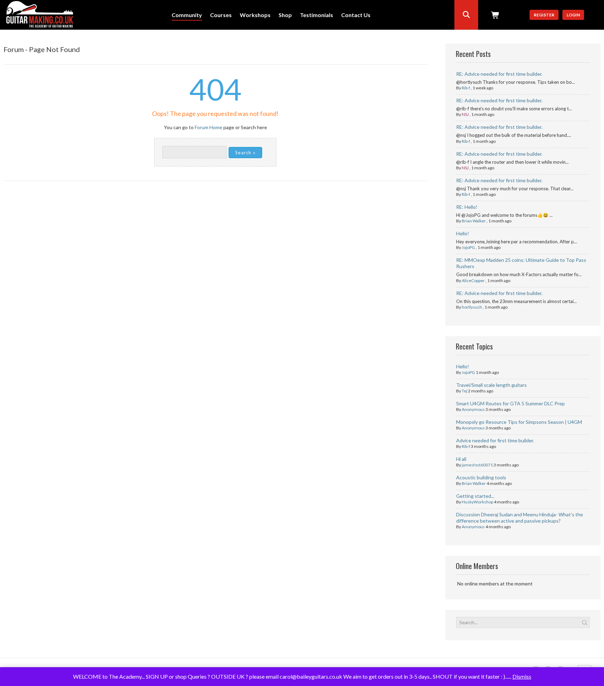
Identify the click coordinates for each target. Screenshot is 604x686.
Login (573, 14)
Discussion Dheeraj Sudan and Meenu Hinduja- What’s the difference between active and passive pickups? (519, 517)
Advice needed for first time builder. (495, 440)
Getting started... (475, 496)
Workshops (255, 15)
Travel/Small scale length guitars (491, 385)
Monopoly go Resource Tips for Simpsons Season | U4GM (519, 422)
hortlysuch (472, 307)
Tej (464, 390)
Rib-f (466, 87)
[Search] (466, 15)
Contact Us (356, 15)
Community (187, 15)
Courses (221, 15)
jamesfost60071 (477, 464)
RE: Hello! (466, 207)
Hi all (461, 459)
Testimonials (316, 15)
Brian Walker (474, 220)
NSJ (465, 114)
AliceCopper (473, 280)
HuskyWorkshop (477, 501)
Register (544, 14)
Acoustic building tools (481, 477)
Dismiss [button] (521, 676)
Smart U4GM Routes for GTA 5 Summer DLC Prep (510, 403)
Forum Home (208, 127)
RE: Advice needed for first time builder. (499, 74)
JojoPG (468, 247)
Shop (285, 15)
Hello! (462, 233)
